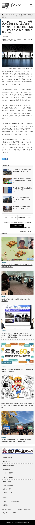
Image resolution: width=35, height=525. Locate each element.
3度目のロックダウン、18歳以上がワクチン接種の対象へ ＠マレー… (22, 180)
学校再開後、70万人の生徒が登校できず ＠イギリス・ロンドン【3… (22, 190)
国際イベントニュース (16, 522)
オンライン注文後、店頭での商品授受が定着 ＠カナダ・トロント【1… (22, 171)
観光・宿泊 (13, 40)
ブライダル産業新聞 (8, 477)
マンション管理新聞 (8, 473)
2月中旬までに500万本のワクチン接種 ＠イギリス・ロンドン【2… (21, 199)
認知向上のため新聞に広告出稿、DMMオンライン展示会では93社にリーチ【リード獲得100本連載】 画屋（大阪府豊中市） (17, 405)
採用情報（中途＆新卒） (24, 509)
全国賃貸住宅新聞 (7, 457)
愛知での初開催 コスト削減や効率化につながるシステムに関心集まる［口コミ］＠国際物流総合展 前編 (24, 218)
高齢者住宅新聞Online (8, 465)
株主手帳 (5, 505)
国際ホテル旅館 (7, 481)
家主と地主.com (7, 461)
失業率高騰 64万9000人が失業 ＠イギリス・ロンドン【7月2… (22, 207)
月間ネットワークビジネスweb (11, 501)
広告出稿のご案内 (6, 509)
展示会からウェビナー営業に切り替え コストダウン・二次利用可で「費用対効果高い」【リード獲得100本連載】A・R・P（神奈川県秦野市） (17, 335)
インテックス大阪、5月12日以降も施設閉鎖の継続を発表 (10, 218)
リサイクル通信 (7, 489)
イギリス (5, 39)
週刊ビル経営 (6, 469)
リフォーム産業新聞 (8, 485)
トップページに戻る (17, 225)
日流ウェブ (6, 497)
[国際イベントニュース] (17, 6)
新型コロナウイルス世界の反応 (16, 39)
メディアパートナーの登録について (9, 513)
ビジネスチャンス (7, 492)
